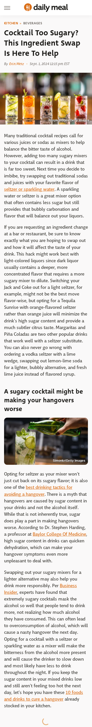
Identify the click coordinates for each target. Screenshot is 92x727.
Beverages (32, 23)
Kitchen (11, 23)
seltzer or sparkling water (29, 189)
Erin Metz (16, 63)
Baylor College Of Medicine (59, 534)
